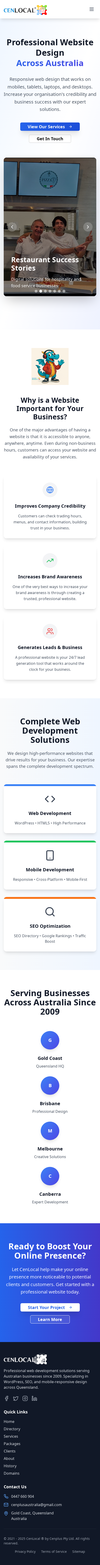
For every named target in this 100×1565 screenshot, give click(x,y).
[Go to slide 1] (36, 291)
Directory (12, 1428)
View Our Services (46, 126)
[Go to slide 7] (64, 291)
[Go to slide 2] (40, 291)
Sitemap (78, 1551)
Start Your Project (46, 1307)
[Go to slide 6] (59, 291)
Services (11, 1436)
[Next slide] (88, 227)
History (10, 1465)
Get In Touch (50, 138)
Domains (12, 1473)
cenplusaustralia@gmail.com (36, 1504)
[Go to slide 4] (50, 291)
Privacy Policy (25, 1551)
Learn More (50, 1319)
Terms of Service (54, 1551)
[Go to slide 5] (54, 291)
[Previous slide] (12, 227)
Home (9, 1421)
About (9, 1458)
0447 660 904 (22, 1496)
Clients (10, 1451)
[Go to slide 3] (45, 291)
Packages (12, 1443)
